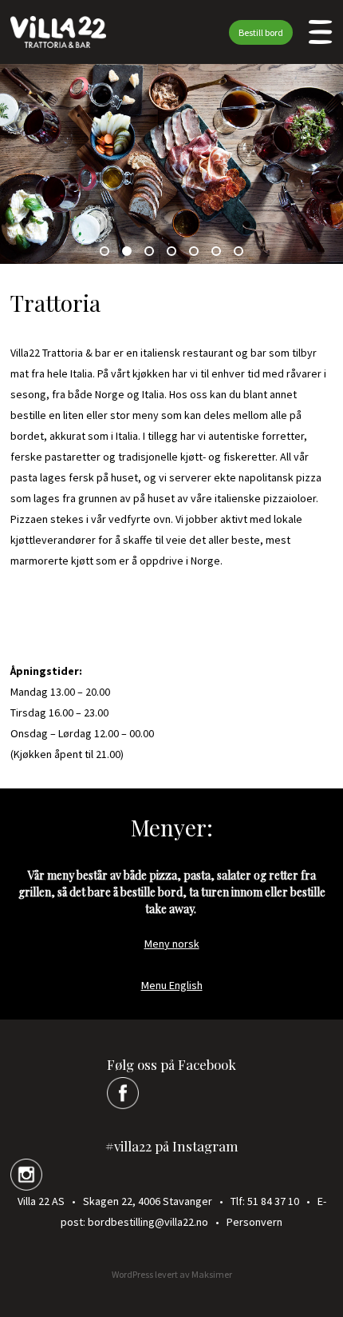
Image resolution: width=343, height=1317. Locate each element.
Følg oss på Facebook (171, 1064)
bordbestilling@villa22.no (148, 1222)
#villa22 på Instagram (172, 1146)
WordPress (132, 1274)
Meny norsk (171, 943)
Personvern (254, 1222)
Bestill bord (261, 32)
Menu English (172, 985)
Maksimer (211, 1274)
